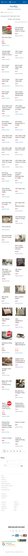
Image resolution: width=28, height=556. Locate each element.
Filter (21, 466)
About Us (3, 477)
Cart (26, 2)
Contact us (5, 2)
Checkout (3, 498)
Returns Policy (4, 487)
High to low (16, 16)
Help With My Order (5, 489)
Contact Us (3, 479)
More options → (6, 45)
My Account (3, 493)
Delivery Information (5, 483)
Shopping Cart (4, 495)
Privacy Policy (4, 481)
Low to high (10, 16)
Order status (13, 2)
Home (2, 12)
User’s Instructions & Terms (7, 485)
